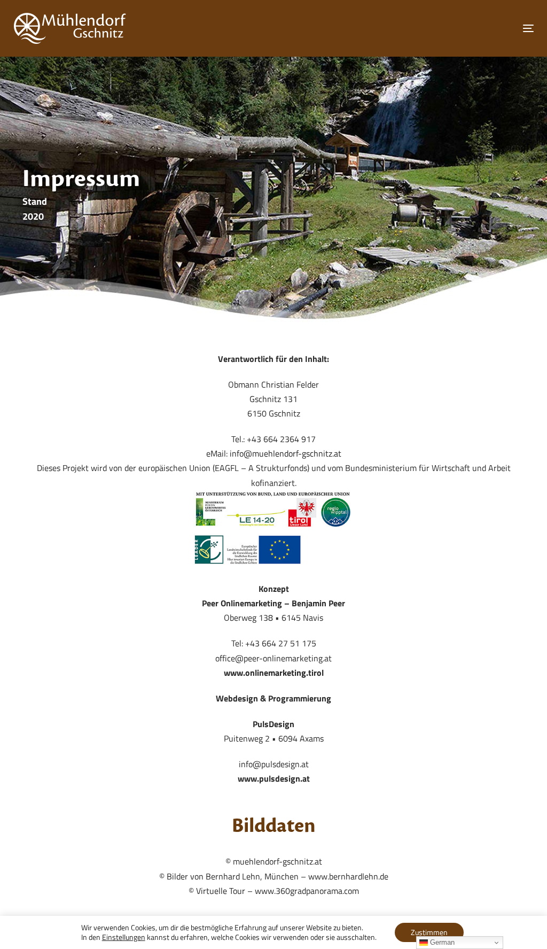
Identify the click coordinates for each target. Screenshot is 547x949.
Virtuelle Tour (220, 890)
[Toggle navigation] (447, 28)
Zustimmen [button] (429, 932)
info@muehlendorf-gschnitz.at (285, 453)
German (441, 942)
